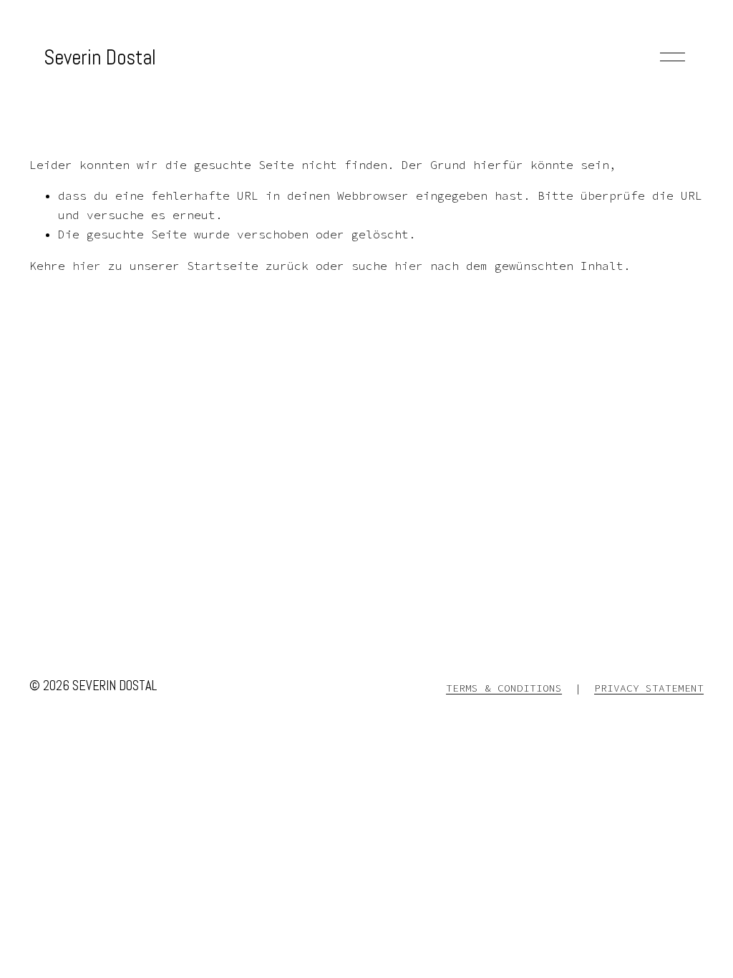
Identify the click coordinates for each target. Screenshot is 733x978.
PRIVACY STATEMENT (649, 688)
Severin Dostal (100, 57)
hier (86, 265)
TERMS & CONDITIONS (504, 688)
